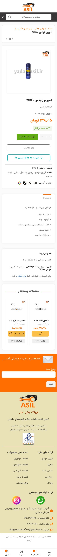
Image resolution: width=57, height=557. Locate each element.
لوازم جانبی (38, 28)
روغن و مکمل (23, 28)
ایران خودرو (40, 172)
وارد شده (22, 276)
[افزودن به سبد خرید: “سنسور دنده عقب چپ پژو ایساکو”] (40, 334)
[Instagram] (35, 183)
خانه (49, 28)
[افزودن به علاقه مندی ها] (35, 304)
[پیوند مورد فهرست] (42, 459)
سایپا (16, 172)
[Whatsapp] (30, 183)
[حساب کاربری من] (2, 17)
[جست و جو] (9, 17)
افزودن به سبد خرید (27, 136)
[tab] (47, 197)
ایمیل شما (51, 369)
